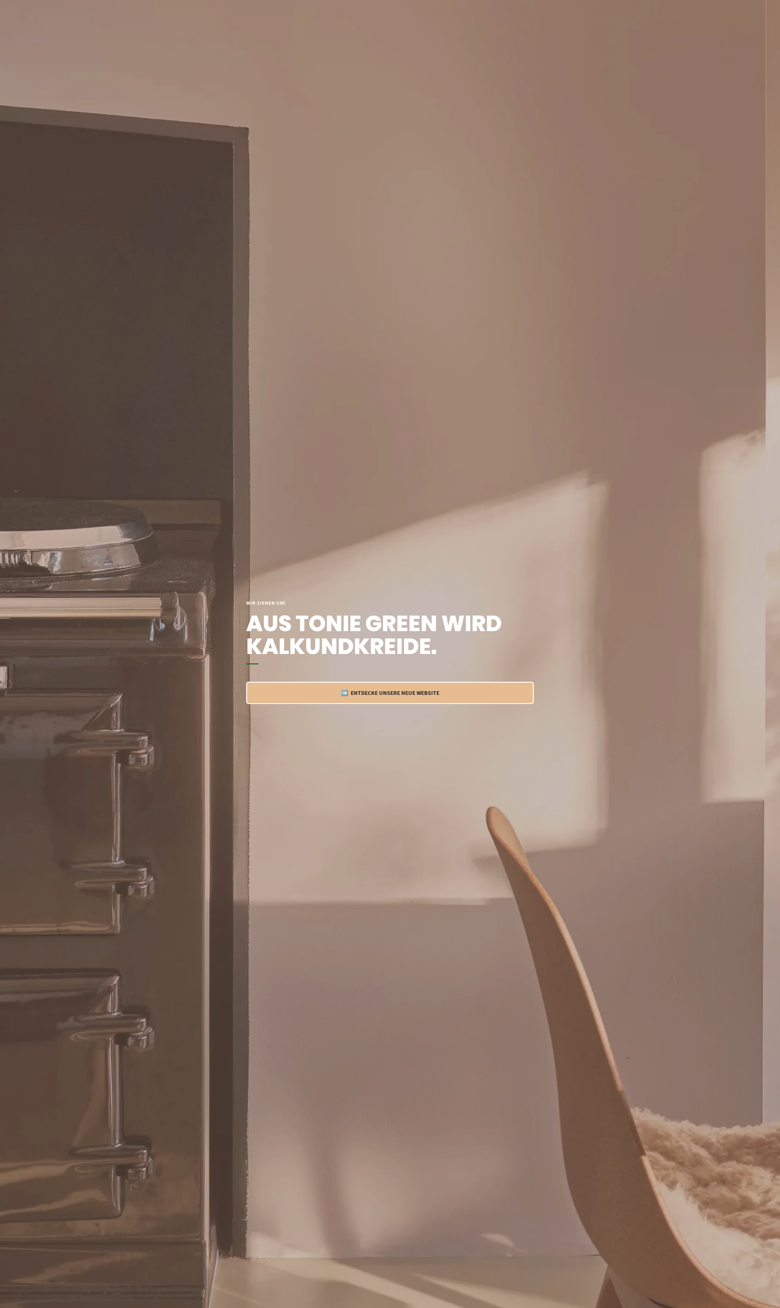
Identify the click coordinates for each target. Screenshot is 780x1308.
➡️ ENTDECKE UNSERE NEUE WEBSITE (390, 692)
